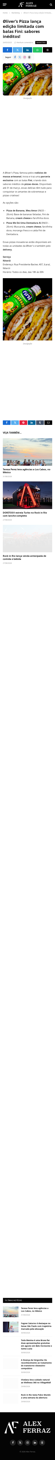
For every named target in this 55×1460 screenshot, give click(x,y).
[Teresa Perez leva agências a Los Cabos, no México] (27, 452)
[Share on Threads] (47, 49)
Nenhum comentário (25, 42)
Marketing (41, 42)
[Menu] (4, 4)
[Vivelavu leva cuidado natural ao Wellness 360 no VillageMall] (10, 1258)
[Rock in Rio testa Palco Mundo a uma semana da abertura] (10, 1273)
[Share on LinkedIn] (27, 49)
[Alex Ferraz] (27, 4)
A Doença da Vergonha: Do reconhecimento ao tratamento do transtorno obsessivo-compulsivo (36, 1239)
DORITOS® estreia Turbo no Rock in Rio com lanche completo (25, 514)
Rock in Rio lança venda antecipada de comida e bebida (24, 557)
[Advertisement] (27, 136)
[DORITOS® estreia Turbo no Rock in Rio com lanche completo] (27, 495)
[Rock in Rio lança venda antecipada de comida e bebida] (27, 538)
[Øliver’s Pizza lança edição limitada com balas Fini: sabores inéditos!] (27, 79)
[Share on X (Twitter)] (17, 49)
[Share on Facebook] (7, 49)
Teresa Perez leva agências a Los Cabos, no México (26, 471)
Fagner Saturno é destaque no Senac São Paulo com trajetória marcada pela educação (36, 1201)
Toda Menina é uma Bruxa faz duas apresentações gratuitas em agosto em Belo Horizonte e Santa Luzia (36, 1219)
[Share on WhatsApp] (37, 49)
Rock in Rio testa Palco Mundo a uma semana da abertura (36, 1271)
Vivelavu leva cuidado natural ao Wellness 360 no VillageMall (36, 1256)
